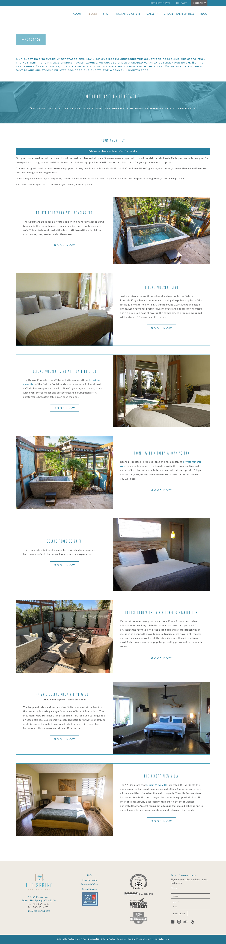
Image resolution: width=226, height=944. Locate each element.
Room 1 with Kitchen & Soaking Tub (161, 453)
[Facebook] (174, 922)
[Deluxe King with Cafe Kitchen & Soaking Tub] (64, 636)
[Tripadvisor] (187, 922)
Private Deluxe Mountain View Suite (64, 694)
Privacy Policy (89, 880)
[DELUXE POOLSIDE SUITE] (161, 554)
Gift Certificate (160, 3)
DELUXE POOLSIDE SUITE (64, 541)
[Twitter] (180, 922)
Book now (64, 245)
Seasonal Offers (89, 884)
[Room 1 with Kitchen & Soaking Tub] (64, 472)
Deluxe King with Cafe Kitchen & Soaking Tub (161, 612)
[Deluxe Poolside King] (64, 309)
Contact (181, 3)
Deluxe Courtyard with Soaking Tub (64, 213)
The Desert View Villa (161, 776)
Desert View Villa (156, 784)
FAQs (90, 875)
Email (175, 902)
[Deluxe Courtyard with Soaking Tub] (161, 230)
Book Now (199, 3)
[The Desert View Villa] (64, 800)
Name (174, 890)
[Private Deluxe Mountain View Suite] (161, 718)
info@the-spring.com (39, 910)
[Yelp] (192, 922)
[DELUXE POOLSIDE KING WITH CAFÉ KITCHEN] (161, 391)
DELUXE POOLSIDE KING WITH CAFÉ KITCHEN (64, 371)
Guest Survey (89, 889)
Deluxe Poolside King (161, 287)
